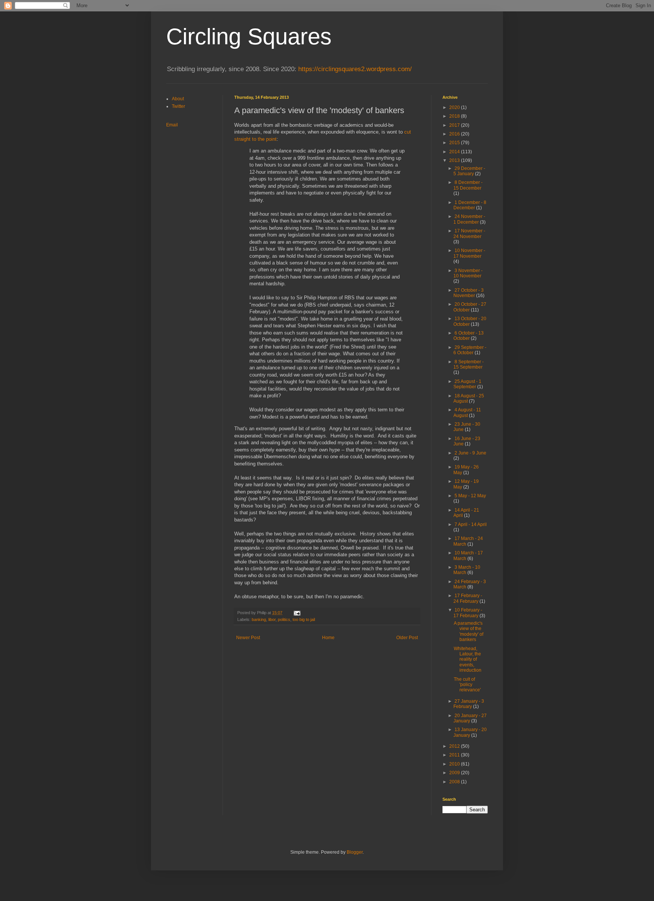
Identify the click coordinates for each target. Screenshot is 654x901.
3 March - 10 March (466, 570)
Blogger (355, 852)
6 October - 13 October (468, 335)
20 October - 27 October (469, 307)
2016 (455, 134)
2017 (455, 125)
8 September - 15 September (468, 364)
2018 (455, 116)
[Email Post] (297, 612)
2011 (455, 755)
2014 (455, 151)
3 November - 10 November (468, 273)
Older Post (407, 637)
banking (259, 619)
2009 (455, 772)
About (178, 98)
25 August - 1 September (467, 384)
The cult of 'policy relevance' (467, 685)
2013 (455, 160)
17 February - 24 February (467, 598)
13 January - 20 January (470, 732)
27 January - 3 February (468, 704)
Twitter (178, 106)
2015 (455, 142)
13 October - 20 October (469, 321)
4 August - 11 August (467, 412)
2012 (455, 746)
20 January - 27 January (470, 718)
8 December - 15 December (468, 185)
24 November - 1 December (469, 219)
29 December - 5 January (469, 171)
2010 (455, 764)
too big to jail (304, 619)
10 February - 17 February (467, 612)
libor (272, 619)
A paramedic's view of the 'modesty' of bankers (468, 631)
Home (328, 637)
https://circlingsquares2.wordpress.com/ (355, 69)
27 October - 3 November (468, 293)
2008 (455, 781)
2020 (455, 107)
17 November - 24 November (469, 233)
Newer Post (248, 637)
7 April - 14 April (471, 524)
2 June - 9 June (470, 453)
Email (172, 125)
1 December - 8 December (469, 205)
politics (284, 619)
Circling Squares (249, 36)
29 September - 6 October (469, 350)
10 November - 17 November (469, 253)
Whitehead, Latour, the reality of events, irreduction (467, 659)
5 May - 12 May (470, 495)
